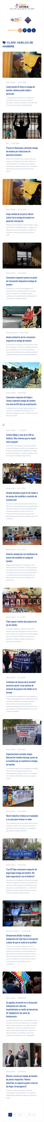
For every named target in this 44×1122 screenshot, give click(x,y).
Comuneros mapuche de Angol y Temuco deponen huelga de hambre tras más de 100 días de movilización (21, 401)
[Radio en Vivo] (20, 30)
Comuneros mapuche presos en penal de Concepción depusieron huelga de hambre (21, 281)
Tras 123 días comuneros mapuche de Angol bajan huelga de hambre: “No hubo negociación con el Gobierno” (21, 873)
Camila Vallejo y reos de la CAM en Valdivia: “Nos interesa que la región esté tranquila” (21, 438)
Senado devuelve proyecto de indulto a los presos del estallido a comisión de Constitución (22, 496)
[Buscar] (29, 30)
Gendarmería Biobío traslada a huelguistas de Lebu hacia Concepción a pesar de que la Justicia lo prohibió (22, 939)
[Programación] (25, 30)
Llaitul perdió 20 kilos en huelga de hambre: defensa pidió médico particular (20, 90)
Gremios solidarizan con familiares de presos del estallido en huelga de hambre (21, 557)
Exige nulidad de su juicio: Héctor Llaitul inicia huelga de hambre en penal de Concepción (20, 217)
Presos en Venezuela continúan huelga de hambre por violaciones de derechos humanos (22, 151)
